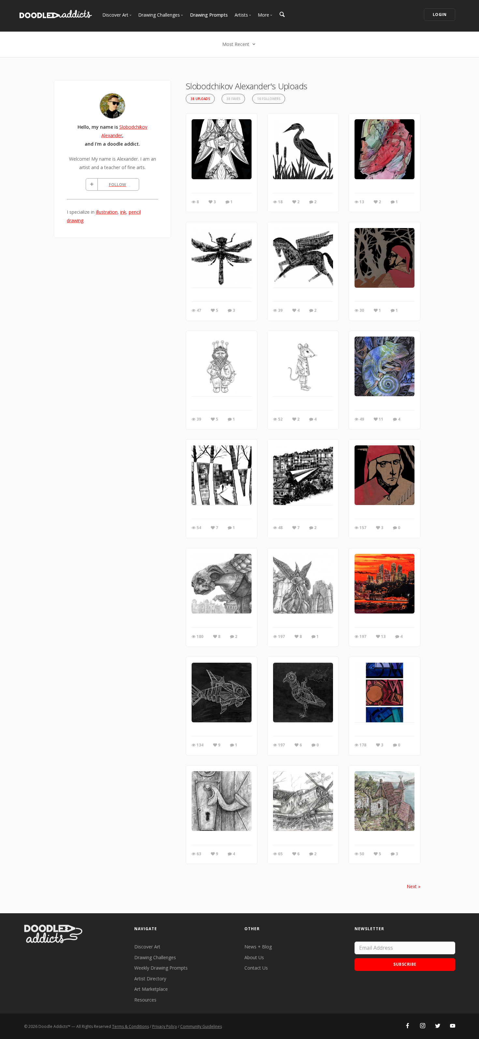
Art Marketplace (151, 989)
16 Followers (268, 99)
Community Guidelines (201, 1026)
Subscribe (404, 964)
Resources (145, 1000)
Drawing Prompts (209, 15)
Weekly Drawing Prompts (161, 968)
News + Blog (258, 947)
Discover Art (147, 947)
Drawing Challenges (155, 957)
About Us (254, 957)
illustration (107, 212)
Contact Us (256, 968)
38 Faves (233, 99)
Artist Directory (150, 978)
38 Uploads (200, 99)
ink (123, 212)
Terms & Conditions (130, 1026)
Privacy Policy (164, 1026)
